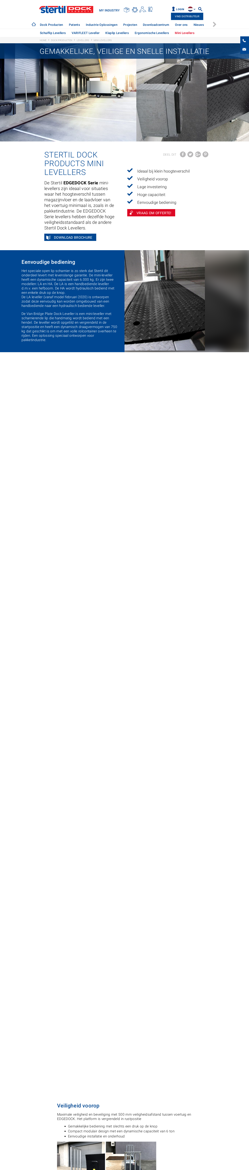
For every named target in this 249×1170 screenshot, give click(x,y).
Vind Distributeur (187, 16)
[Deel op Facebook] (183, 154)
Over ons (181, 25)
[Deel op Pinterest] (205, 154)
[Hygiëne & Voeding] (150, 10)
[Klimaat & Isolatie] (134, 10)
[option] (51, 25)
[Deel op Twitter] (190, 154)
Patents (74, 25)
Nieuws (199, 25)
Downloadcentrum (156, 25)
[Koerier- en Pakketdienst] (127, 10)
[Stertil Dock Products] (34, 24)
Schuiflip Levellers (53, 33)
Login (180, 9)
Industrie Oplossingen (101, 25)
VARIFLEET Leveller (86, 33)
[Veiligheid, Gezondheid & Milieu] (142, 10)
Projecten (130, 25)
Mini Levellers (184, 33)
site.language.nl (190, 9)
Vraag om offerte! (154, 213)
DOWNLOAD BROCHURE (73, 237)
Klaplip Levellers (117, 33)
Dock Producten (51, 25)
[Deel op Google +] (198, 154)
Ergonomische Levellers (152, 33)
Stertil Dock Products (66, 9)
